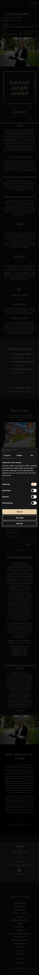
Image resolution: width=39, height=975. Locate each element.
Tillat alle (19, 512)
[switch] (34, 490)
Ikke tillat (19, 523)
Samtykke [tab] (7, 455)
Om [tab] (32, 455)
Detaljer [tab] (19, 455)
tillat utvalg (19, 518)
